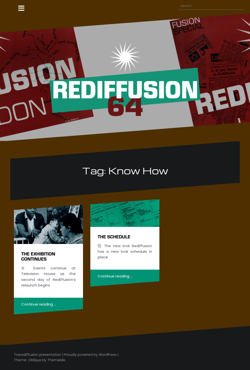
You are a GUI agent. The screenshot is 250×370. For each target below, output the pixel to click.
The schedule (114, 236)
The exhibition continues (38, 256)
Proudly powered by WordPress (90, 354)
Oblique (34, 360)
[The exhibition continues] (48, 224)
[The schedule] (124, 213)
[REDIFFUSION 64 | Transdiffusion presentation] (125, 77)
